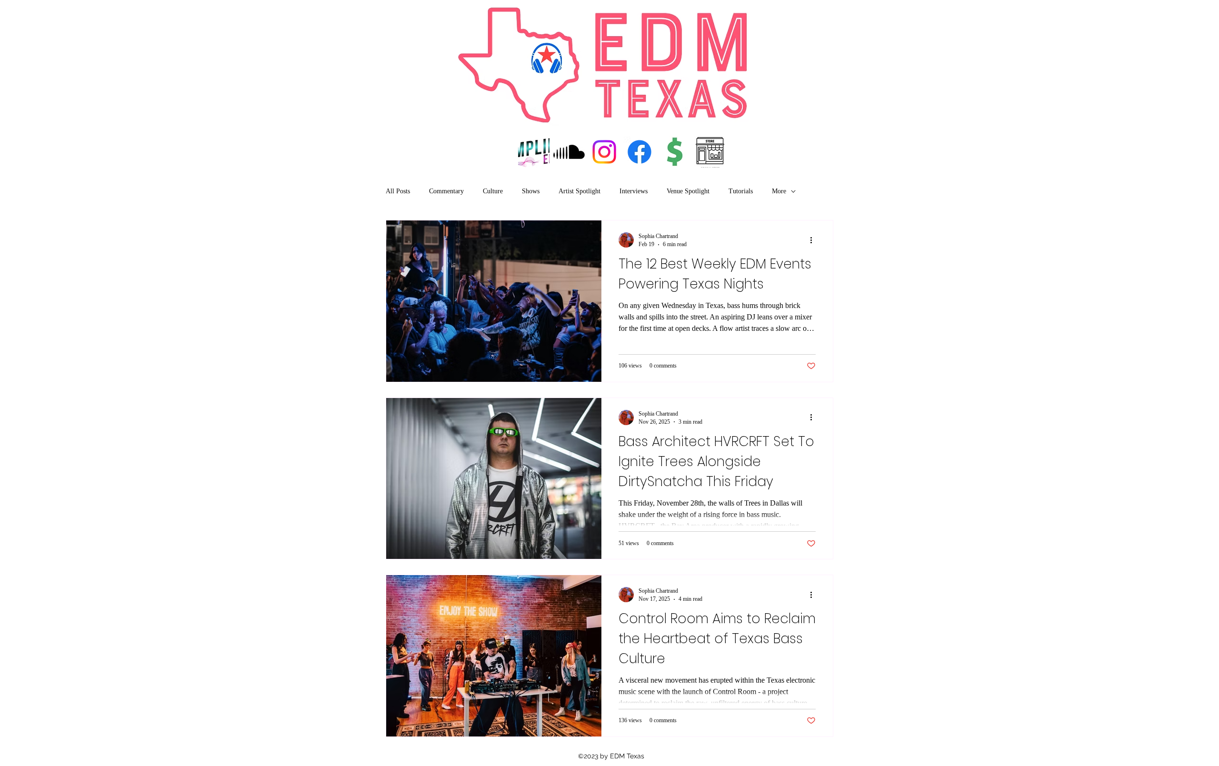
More (779, 191)
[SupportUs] (674, 152)
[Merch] (710, 152)
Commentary (446, 191)
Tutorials (741, 191)
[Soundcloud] (569, 152)
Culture (493, 191)
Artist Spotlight (579, 191)
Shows (531, 191)
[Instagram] (604, 152)
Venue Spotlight (688, 191)
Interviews (633, 191)
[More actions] (814, 240)
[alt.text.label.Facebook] (639, 152)
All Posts (398, 191)
